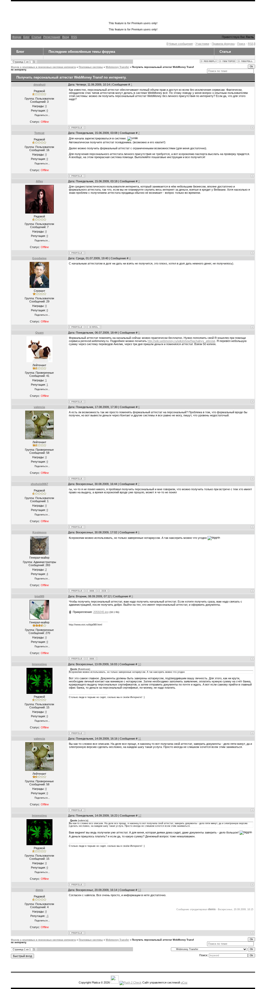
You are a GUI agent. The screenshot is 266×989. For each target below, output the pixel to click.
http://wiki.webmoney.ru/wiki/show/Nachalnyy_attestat (181, 340)
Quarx (39, 332)
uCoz (184, 982)
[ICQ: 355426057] (103, 590)
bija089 (39, 596)
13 (139, 889)
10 (139, 664)
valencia (39, 407)
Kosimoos (39, 532)
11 (139, 738)
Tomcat (39, 132)
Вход (65, 36)
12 (139, 815)
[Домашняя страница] (91, 590)
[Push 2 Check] (130, 982)
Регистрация (51, 36)
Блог (26, 36)
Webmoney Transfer (117, 67)
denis (39, 889)
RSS (74, 36)
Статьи (36, 36)
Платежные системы (91, 67)
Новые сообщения (180, 43)
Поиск (241, 43)
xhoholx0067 (39, 484)
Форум (16, 36)
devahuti (39, 84)
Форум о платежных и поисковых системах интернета (43, 67)
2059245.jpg (101, 611)
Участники (202, 43)
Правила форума (223, 43)
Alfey (39, 181)
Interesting (39, 664)
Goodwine (39, 258)
